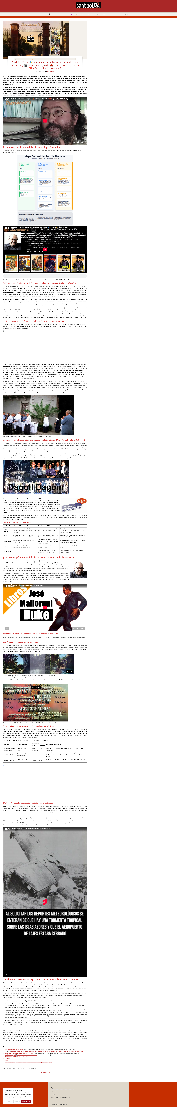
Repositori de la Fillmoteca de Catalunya (16, 1056)
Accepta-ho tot (26, 1101)
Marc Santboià (50, 71)
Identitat (53, 1091)
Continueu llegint (45, 1072)
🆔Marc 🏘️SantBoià (77, 14)
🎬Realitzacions (101, 14)
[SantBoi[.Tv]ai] (88, 5)
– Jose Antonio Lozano (20, 1053)
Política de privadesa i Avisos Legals (60, 1097)
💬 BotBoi (90, 14)
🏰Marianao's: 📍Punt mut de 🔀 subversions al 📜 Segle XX (32, 59)
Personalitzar (9, 1101)
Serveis (53, 1094)
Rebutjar (17, 1101)
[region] (18, 1096)
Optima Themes (63, 1104)
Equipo (53, 1088)
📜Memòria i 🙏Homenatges (57, 59)
